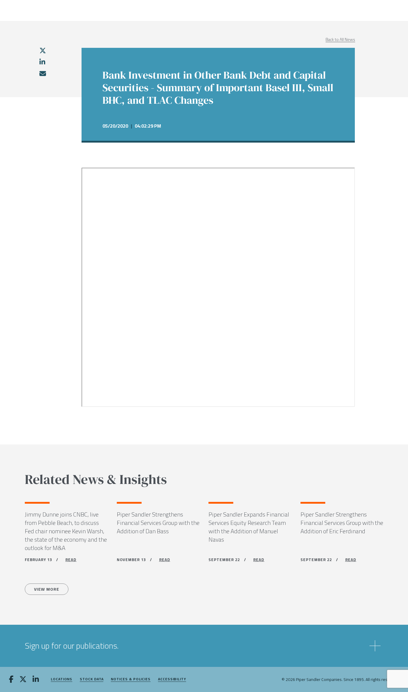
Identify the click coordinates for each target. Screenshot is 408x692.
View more (46, 589)
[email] (42, 73)
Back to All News (340, 39)
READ (70, 559)
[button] (204, 646)
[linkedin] (42, 62)
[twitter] (42, 50)
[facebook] (11, 679)
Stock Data (91, 679)
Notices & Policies (131, 679)
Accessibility (172, 679)
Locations (61, 679)
